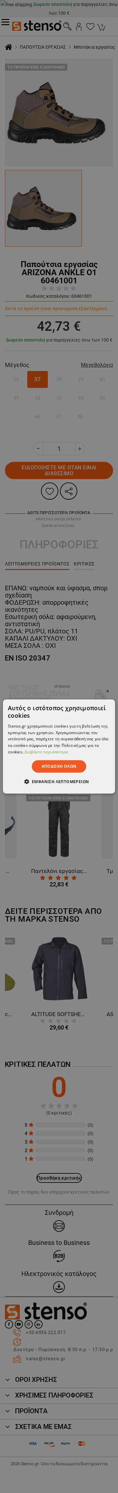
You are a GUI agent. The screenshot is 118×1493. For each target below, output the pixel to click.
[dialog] (59, 746)
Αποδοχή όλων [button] (59, 766)
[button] (59, 781)
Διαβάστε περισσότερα (46, 752)
